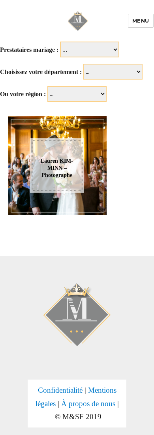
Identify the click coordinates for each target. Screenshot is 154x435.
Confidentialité (60, 390)
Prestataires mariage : (29, 49)
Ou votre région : (23, 94)
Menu (140, 20)
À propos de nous (88, 403)
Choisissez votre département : (41, 71)
